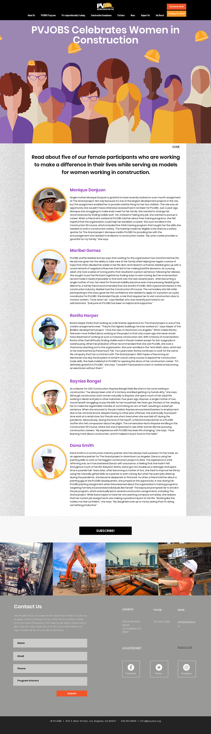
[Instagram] (186, 667)
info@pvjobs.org (150, 721)
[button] (176, 7)
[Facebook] (131, 667)
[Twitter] (159, 667)
